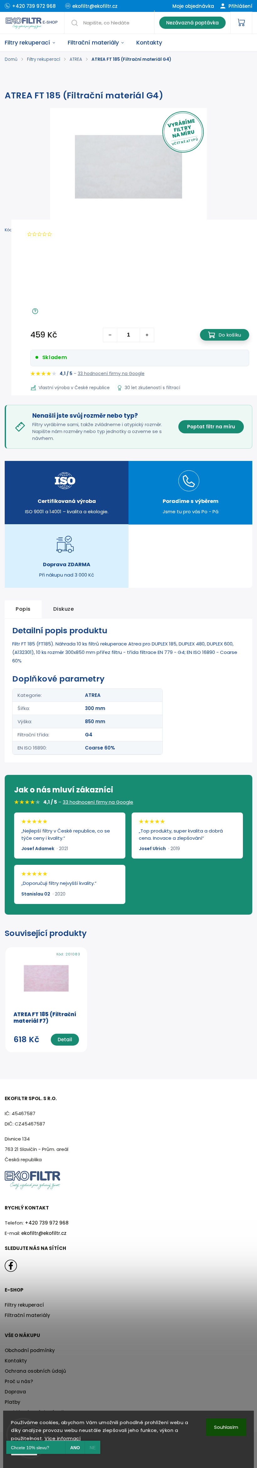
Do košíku (230, 335)
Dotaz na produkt (62, 311)
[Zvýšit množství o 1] (147, 335)
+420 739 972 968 (47, 1223)
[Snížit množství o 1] (110, 335)
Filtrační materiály (27, 1315)
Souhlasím (226, 1427)
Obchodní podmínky (30, 1350)
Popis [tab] (23, 609)
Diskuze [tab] (63, 609)
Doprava (15, 1391)
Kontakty (16, 1360)
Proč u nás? (19, 1381)
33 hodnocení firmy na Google (111, 373)
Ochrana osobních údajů (35, 1371)
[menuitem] (33, 42)
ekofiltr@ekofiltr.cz (43, 1233)
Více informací (63, 1438)
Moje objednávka (193, 6)
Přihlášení (239, 6)
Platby (12, 1402)
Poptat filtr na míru (211, 426)
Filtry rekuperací (24, 1305)
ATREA (93, 695)
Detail (65, 1039)
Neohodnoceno (72, 234)
